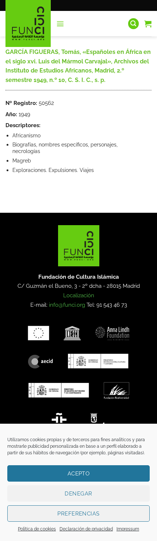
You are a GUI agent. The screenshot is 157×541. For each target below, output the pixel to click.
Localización (78, 295)
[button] (60, 23)
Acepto (79, 473)
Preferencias (78, 513)
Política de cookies (37, 529)
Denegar (78, 493)
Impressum (127, 529)
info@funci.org (67, 305)
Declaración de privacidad (86, 529)
